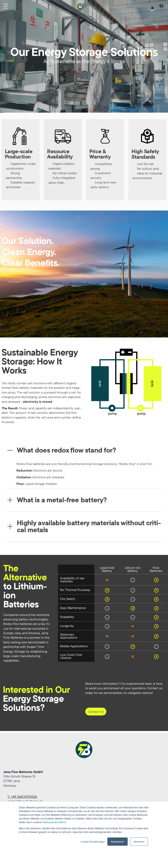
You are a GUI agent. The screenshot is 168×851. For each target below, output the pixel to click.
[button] (84, 450)
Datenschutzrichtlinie (54, 822)
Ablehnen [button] (139, 841)
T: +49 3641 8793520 (22, 796)
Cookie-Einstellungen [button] (93, 841)
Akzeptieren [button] (117, 841)
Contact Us (96, 712)
